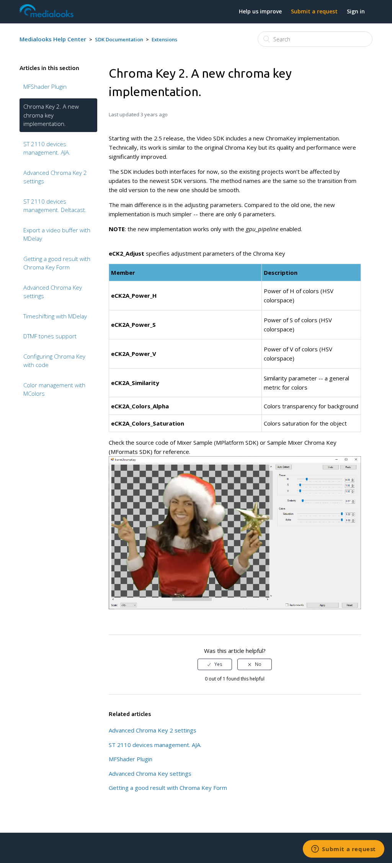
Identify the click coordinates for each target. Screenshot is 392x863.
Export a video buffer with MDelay (56, 234)
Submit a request (314, 11)
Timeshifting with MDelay (55, 316)
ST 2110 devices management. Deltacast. (55, 205)
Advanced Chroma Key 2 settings (55, 177)
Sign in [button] (356, 11)
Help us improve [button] (260, 11)
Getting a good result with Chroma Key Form (56, 263)
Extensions (164, 39)
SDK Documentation (119, 39)
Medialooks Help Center (53, 39)
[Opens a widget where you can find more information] (343, 849)
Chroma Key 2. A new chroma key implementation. (51, 115)
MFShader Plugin (45, 86)
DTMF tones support (50, 336)
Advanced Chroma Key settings (52, 292)
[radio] (215, 664)
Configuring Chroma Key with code (54, 360)
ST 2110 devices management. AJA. (46, 148)
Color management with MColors (54, 389)
